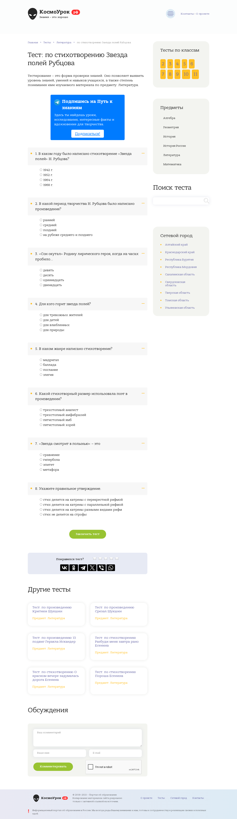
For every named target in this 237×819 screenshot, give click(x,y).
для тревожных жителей (63, 315)
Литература (63, 42)
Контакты (187, 13)
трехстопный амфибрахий (64, 415)
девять (48, 270)
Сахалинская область (180, 274)
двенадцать (52, 285)
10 (186, 74)
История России (174, 145)
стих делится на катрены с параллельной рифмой (83, 505)
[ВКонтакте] (64, 567)
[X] (92, 567)
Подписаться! (87, 134)
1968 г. (48, 185)
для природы (53, 330)
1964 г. (48, 180)
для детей (51, 320)
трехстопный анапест (60, 410)
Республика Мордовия (181, 267)
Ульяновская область (180, 307)
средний (49, 225)
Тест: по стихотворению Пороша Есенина (115, 674)
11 (195, 74)
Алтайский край (176, 244)
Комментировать (53, 766)
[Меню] (170, 13)
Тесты (47, 42)
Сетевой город (178, 798)
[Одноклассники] (73, 567)
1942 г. (48, 170)
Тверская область (177, 292)
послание (50, 370)
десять (48, 275)
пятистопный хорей (59, 425)
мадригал (51, 360)
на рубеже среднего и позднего (68, 235)
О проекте (202, 13)
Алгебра (169, 118)
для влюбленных (56, 325)
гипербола (51, 460)
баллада (49, 365)
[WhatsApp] (110, 567)
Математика (172, 164)
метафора (51, 470)
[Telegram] (83, 567)
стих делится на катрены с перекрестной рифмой (83, 500)
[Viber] (101, 567)
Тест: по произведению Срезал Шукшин (114, 609)
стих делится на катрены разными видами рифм (82, 510)
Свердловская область (175, 283)
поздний (49, 230)
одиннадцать (53, 280)
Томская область (177, 300)
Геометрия (171, 127)
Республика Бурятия (179, 259)
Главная (33, 42)
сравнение (51, 455)
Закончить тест (88, 534)
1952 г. (48, 175)
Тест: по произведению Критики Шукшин (52, 609)
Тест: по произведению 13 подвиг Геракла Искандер (54, 640)
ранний (49, 220)
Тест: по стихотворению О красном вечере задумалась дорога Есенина (55, 676)
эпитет (48, 465)
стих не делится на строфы (65, 514)
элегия (48, 375)
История (169, 136)
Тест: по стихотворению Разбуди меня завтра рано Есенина (117, 641)
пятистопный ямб (57, 420)
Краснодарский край (179, 252)
